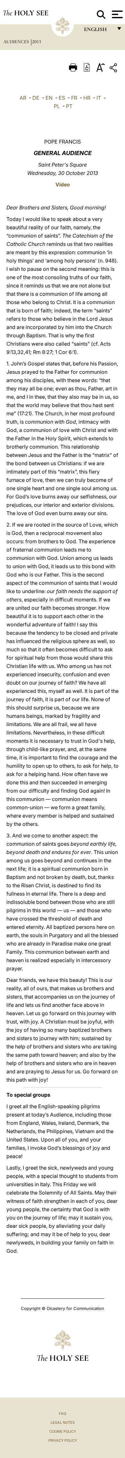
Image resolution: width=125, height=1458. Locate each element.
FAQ (62, 1413)
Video (62, 184)
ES (62, 98)
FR (74, 98)
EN (49, 98)
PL (57, 106)
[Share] (114, 68)
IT (98, 98)
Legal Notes (63, 1422)
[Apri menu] (116, 14)
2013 (36, 41)
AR (23, 98)
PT (69, 106)
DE (35, 98)
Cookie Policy (62, 1431)
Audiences (16, 41)
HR (86, 98)
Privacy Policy (62, 1440)
